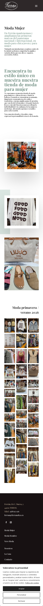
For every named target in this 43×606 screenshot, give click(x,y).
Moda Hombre (10, 536)
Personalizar (21, 595)
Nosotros (8, 548)
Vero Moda (9, 541)
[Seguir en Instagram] (11, 522)
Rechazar (21, 601)
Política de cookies (32, 583)
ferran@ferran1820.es (14, 515)
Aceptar (21, 589)
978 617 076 (14, 511)
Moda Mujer (9, 530)
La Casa (7, 554)
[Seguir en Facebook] (6, 522)
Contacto (8, 559)
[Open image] (9, 325)
